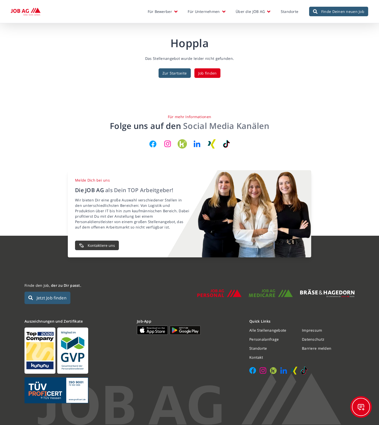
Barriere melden (316, 348)
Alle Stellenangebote (267, 330)
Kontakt (256, 357)
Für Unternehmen (204, 11)
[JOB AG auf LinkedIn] (197, 144)
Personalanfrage (264, 339)
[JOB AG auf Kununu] (182, 144)
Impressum (312, 330)
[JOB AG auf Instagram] (167, 144)
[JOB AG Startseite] (25, 11)
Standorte (290, 11)
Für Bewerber (160, 11)
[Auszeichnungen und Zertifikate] (77, 351)
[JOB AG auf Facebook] (153, 144)
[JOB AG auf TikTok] (226, 144)
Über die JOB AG (250, 11)
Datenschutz (313, 339)
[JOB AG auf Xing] (211, 144)
